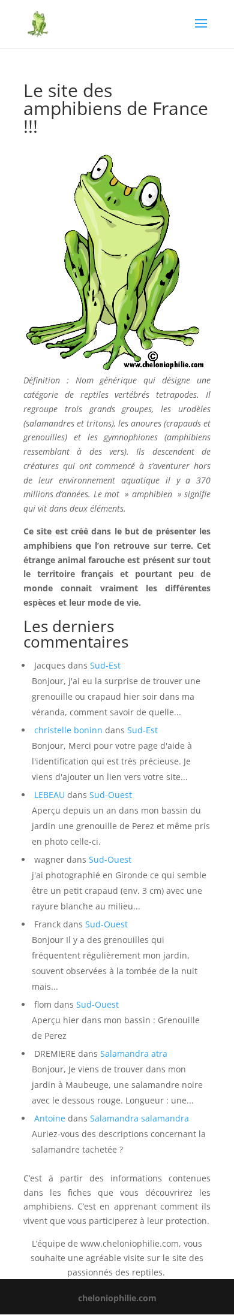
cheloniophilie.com (117, 1298)
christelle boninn (68, 730)
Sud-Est (105, 665)
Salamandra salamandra (139, 1118)
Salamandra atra (133, 1053)
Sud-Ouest (110, 794)
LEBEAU (49, 794)
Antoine (49, 1118)
